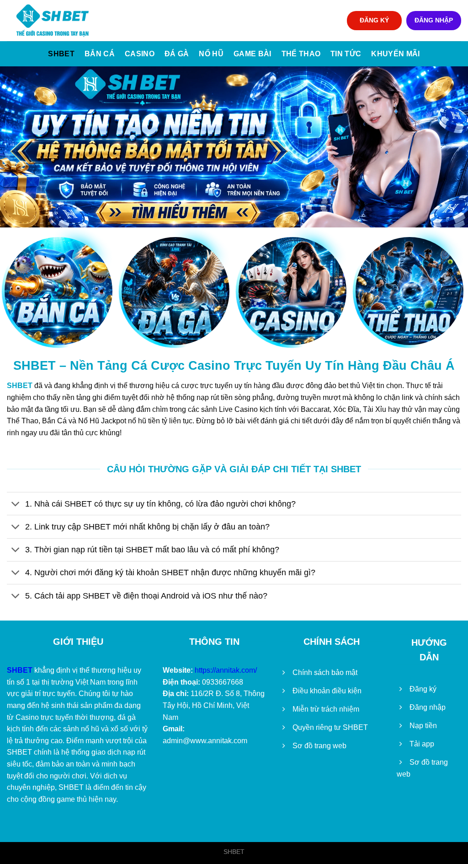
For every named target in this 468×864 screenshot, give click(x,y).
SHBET (61, 54)
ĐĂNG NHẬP (434, 20)
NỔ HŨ (211, 54)
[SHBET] (52, 21)
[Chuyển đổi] (16, 504)
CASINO (139, 54)
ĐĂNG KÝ (374, 20)
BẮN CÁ (100, 54)
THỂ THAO (301, 54)
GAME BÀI (252, 54)
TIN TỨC (345, 54)
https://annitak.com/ (226, 670)
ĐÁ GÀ (177, 54)
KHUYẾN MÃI (395, 54)
